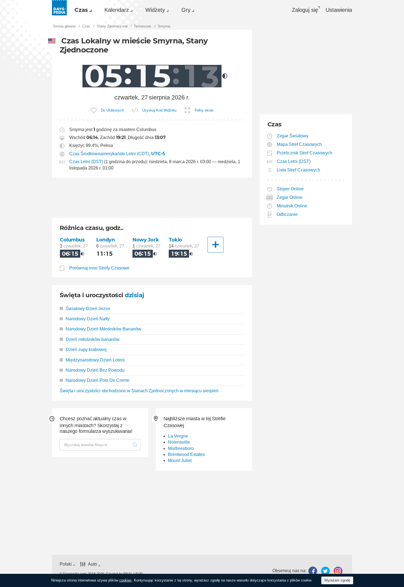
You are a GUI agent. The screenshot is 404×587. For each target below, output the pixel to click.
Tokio (175, 240)
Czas (81, 10)
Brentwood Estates (186, 454)
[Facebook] (312, 570)
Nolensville (179, 442)
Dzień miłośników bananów (93, 339)
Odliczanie (287, 214)
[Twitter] (325, 570)
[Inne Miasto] (215, 245)
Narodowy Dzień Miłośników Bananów (103, 329)
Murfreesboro (181, 448)
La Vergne (178, 436)
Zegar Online (289, 197)
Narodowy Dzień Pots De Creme (97, 380)
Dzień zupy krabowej (86, 349)
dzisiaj (134, 295)
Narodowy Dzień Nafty (88, 318)
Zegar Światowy (292, 135)
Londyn (105, 240)
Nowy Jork (145, 240)
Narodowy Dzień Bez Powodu (95, 370)
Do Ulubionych (112, 110)
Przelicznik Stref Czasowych (304, 153)
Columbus (72, 240)
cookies (125, 580)
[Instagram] (338, 570)
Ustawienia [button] (339, 10)
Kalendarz (116, 10)
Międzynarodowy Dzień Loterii (95, 360)
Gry (185, 10)
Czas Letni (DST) (86, 161)
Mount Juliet (180, 460)
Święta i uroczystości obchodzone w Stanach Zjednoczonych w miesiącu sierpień (139, 390)
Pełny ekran (204, 110)
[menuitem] (82, 9)
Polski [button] (66, 564)
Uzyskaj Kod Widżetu (159, 110)
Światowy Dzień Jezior (88, 308)
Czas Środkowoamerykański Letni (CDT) (109, 153)
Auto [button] (92, 564)
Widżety (155, 10)
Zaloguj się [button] (305, 10)
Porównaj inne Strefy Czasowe (99, 268)
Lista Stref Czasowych (298, 170)
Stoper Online (290, 189)
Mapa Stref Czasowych (299, 144)
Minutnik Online (292, 206)
